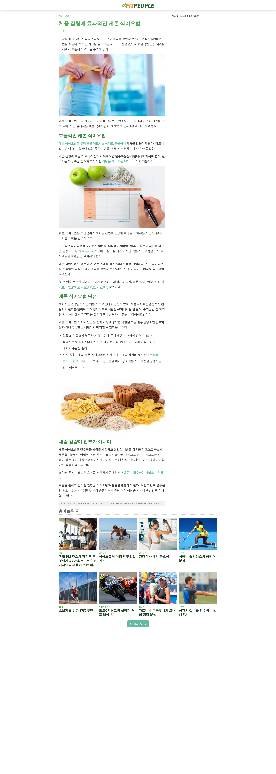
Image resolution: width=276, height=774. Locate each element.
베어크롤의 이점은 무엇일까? (117, 559)
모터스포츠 (103, 607)
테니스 (142, 607)
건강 (61, 553)
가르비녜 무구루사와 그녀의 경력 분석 (157, 612)
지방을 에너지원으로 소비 (118, 161)
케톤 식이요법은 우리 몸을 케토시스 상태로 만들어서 (92, 143)
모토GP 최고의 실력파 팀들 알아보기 (116, 612)
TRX (61, 607)
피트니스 (103, 553)
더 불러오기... (138, 623)
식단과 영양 (64, 15)
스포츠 (182, 553)
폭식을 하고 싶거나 (81, 251)
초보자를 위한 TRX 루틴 (76, 610)
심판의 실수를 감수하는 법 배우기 (197, 612)
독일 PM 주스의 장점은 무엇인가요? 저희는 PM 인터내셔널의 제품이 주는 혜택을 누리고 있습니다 (78, 561)
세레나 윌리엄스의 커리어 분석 (197, 559)
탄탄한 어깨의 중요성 (154, 556)
